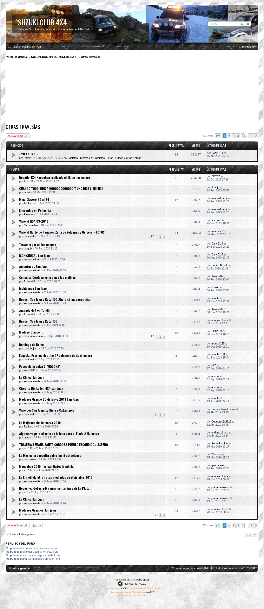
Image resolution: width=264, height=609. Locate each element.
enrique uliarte (32, 259)
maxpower (30, 459)
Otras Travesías (23, 126)
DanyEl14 (29, 157)
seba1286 (29, 370)
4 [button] (238, 136)
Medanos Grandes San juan (37, 510)
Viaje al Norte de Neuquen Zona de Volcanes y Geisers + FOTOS (62, 232)
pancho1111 (218, 354)
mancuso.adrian (33, 336)
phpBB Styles (142, 580)
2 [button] (229, 136)
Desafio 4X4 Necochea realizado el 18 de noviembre (54, 177)
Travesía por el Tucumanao (37, 244)
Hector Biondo (219, 265)
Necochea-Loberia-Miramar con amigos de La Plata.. (55, 488)
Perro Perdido (219, 443)
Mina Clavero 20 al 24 (34, 199)
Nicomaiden (31, 225)
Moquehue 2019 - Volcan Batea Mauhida (46, 466)
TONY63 (216, 331)
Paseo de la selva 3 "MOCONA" (39, 366)
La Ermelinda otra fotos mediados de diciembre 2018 (55, 477)
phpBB (123, 588)
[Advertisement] (132, 92)
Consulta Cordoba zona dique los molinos (47, 277)
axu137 (28, 448)
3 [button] (233, 136)
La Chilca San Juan (31, 377)
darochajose (31, 348)
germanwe (217, 465)
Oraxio (215, 287)
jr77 (213, 365)
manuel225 (217, 343)
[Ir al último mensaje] (225, 152)
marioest (29, 236)
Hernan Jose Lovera (223, 409)
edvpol (215, 376)
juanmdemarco (220, 487)
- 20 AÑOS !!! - (28, 153)
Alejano (28, 214)
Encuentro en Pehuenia (35, 210)
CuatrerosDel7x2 (221, 421)
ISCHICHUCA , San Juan (34, 255)
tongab (28, 248)
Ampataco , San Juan (33, 266)
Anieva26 (29, 281)
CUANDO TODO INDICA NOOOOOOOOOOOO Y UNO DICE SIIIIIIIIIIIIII (61, 188)
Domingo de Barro (31, 344)
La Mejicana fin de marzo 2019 (40, 422)
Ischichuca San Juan (33, 288)
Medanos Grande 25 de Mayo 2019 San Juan (49, 399)
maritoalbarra (219, 198)
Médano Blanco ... (31, 332)
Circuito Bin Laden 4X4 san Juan (41, 388)
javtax (27, 437)
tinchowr (216, 220)
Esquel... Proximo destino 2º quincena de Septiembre (55, 355)
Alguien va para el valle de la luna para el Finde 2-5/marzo (59, 433)
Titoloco (28, 203)
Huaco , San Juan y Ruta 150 (38, 321)
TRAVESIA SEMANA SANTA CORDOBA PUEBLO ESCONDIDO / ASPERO (63, 444)
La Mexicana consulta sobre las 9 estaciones (50, 455)
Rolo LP (28, 181)
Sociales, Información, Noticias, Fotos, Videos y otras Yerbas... (105, 157)
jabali (27, 192)
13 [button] (250, 136)
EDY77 (215, 176)
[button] (218, 135)
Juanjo (215, 187)
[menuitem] (36, 47)
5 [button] (242, 136)
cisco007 (149, 592)
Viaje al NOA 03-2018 (33, 221)
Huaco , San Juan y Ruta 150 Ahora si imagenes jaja (54, 299)
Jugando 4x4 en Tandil (34, 310)
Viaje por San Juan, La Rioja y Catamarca (46, 410)
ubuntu (215, 298)
